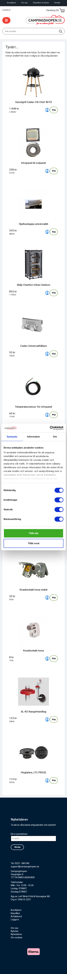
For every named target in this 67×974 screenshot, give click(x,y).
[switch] (59, 499)
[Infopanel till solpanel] (47, 171)
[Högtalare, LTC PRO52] (47, 780)
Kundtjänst (11, 3)
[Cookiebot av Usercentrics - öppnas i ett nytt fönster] (49, 428)
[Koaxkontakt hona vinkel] (47, 598)
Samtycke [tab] (12, 436)
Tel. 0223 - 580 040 (20, 863)
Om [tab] (55, 436)
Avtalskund (16, 916)
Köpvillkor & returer (41, 3)
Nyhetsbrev (16, 934)
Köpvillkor (15, 913)
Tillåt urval (33, 543)
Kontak (57, 3)
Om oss (24, 3)
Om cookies (16, 937)
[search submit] (61, 31)
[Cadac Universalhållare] (47, 354)
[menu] (6, 20)
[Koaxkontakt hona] (47, 659)
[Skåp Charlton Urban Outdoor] (47, 293)
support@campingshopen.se (25, 866)
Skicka (17, 847)
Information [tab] (33, 436)
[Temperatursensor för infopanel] (47, 415)
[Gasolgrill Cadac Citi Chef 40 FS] (47, 110)
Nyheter (15, 931)
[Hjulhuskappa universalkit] (47, 232)
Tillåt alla (33, 533)
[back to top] (60, 967)
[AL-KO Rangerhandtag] (47, 719)
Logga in (6, 9)
